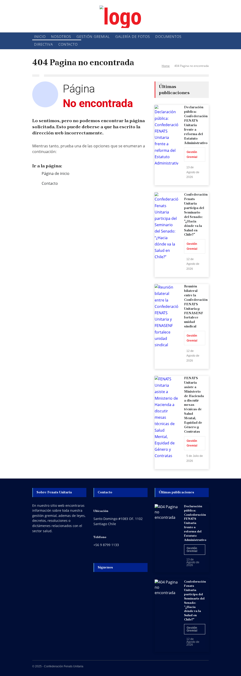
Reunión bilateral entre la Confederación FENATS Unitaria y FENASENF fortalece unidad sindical (196, 306)
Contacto (68, 44)
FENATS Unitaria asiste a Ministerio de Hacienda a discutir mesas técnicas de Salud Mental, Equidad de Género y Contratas (194, 405)
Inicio (40, 36)
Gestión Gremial (93, 36)
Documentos (168, 36)
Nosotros (61, 36)
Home (166, 66)
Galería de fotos (132, 36)
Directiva (43, 44)
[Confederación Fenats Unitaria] (120, 17)
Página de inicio (55, 173)
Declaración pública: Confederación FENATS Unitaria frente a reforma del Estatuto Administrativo (196, 125)
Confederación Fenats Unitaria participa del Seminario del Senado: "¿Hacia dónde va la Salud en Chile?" (196, 214)
